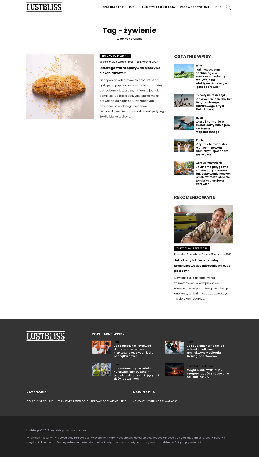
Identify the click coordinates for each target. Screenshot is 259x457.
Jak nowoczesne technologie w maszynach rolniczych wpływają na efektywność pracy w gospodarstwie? (212, 78)
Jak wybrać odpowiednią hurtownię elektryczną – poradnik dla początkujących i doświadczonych (136, 373)
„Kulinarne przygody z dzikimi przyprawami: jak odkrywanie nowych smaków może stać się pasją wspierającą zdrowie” (213, 175)
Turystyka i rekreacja (158, 7)
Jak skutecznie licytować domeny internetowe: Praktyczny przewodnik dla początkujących (133, 351)
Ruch (133, 7)
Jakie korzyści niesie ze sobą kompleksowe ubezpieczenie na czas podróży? (202, 265)
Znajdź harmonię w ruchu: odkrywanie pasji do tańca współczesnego (213, 127)
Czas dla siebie (113, 7)
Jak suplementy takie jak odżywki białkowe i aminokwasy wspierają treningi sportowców (205, 351)
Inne (218, 7)
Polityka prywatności (162, 401)
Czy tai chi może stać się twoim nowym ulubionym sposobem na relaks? (212, 149)
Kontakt (139, 401)
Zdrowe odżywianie (195, 7)
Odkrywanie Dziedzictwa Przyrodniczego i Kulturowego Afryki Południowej (214, 104)
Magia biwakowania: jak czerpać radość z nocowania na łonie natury (208, 373)
